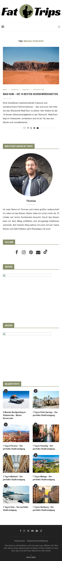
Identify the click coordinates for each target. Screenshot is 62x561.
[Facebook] (16, 253)
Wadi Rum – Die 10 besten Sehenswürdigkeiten (30, 94)
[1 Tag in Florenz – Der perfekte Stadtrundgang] (16, 433)
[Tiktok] (45, 253)
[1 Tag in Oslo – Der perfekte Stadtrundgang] (16, 494)
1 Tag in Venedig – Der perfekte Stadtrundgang (44, 447)
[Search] (59, 27)
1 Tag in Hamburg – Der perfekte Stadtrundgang (44, 508)
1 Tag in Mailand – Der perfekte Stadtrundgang (14, 478)
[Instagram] (24, 253)
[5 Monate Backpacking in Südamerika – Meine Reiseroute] (16, 399)
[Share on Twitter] (31, 128)
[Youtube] (32, 530)
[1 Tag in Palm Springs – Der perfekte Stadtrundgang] (46, 399)
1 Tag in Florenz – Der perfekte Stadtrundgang (14, 447)
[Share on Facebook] (28, 128)
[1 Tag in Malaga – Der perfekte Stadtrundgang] (46, 464)
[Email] (38, 253)
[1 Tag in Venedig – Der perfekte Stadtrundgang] (46, 433)
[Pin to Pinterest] (34, 128)
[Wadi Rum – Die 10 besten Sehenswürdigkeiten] (31, 65)
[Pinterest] (31, 253)
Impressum (19, 541)
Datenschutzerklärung (37, 541)
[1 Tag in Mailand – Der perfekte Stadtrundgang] (16, 464)
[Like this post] (24, 128)
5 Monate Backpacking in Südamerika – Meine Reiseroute (14, 415)
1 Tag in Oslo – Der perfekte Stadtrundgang (15, 508)
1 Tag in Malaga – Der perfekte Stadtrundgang (44, 478)
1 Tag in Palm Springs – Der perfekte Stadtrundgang (45, 414)
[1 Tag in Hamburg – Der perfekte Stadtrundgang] (46, 494)
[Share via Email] (38, 128)
